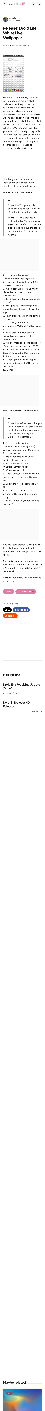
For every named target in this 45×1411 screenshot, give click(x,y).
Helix (9, 591)
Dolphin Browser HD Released (16, 704)
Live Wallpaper (26, 591)
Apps (9, 1393)
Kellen (14, 18)
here (31, 278)
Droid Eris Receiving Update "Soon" (21, 686)
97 (10, 45)
